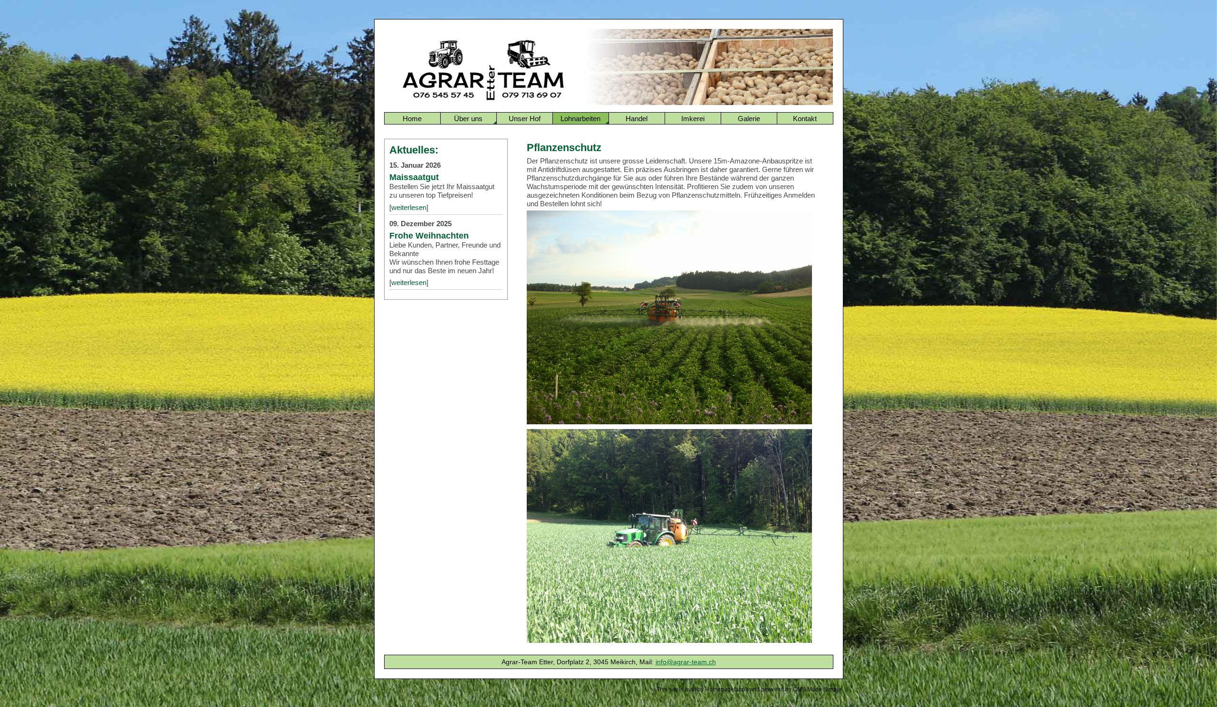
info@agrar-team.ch (686, 662)
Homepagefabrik (726, 689)
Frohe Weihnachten (429, 235)
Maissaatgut (414, 177)
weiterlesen (408, 207)
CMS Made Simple (817, 689)
